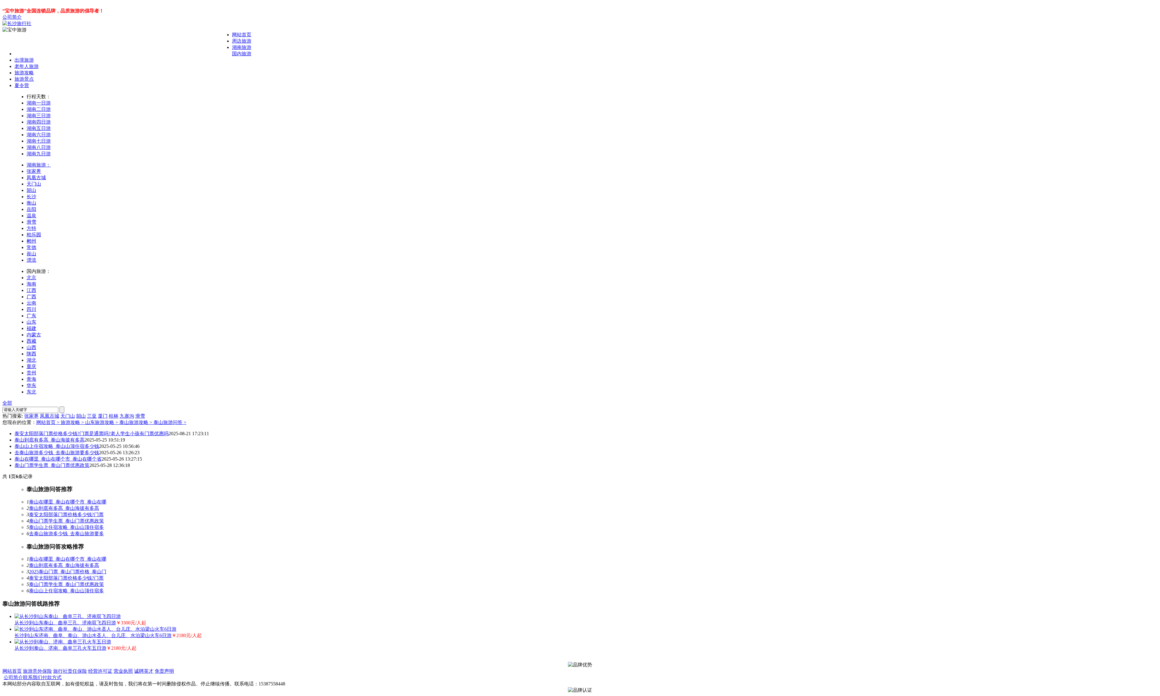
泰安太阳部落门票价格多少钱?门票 (66, 514)
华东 (31, 385)
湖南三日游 (39, 115)
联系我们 (32, 677)
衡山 (31, 203)
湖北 (31, 360)
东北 (31, 391)
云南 (31, 303)
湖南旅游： (39, 164)
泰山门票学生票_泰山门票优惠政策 (51, 465)
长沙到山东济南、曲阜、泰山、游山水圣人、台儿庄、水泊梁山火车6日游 (93, 635)
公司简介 (12, 17)
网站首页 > (48, 422)
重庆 (31, 366)
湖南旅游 (241, 47)
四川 (31, 309)
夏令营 (21, 85)
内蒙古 (34, 334)
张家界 (34, 171)
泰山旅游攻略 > (136, 422)
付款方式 (52, 677)
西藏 (31, 341)
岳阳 (31, 209)
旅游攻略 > (73, 422)
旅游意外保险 (37, 671)
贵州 (31, 372)
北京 (31, 277)
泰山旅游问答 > (169, 422)
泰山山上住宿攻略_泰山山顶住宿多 (66, 527)
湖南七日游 (39, 141)
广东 (31, 315)
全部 (7, 403)
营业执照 (123, 671)
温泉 (31, 215)
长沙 (31, 196)
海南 (31, 283)
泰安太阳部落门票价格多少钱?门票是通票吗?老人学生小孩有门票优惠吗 (91, 433)
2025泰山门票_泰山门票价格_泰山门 (67, 571)
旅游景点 (24, 79)
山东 (31, 322)
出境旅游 (24, 60)
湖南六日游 (39, 134)
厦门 (103, 416)
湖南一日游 (39, 102)
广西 (31, 296)
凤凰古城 (36, 177)
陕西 (31, 353)
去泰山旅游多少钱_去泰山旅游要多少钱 (56, 452)
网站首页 (241, 34)
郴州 (31, 241)
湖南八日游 (39, 147)
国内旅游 (241, 53)
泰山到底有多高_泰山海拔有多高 (49, 439)
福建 (31, 328)
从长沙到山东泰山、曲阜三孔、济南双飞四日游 (65, 622)
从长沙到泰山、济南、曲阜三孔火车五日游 (60, 648)
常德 (31, 247)
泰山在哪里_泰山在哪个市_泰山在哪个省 (58, 458)
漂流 (31, 260)
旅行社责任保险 (70, 671)
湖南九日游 (39, 153)
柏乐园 (34, 234)
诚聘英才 (143, 671)
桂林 (113, 416)
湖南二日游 (39, 109)
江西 (31, 290)
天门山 (34, 183)
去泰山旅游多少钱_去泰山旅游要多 (66, 533)
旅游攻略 (24, 72)
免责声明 (164, 671)
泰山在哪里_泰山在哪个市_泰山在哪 (67, 501)
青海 (31, 379)
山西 (31, 347)
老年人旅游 (26, 66)
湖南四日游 (39, 122)
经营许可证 (100, 671)
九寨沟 (127, 416)
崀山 (31, 253)
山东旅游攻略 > (102, 422)
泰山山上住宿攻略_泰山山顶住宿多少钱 (56, 446)
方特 (31, 228)
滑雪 (31, 222)
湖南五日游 (39, 128)
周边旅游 (241, 41)
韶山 (31, 190)
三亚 (92, 416)
